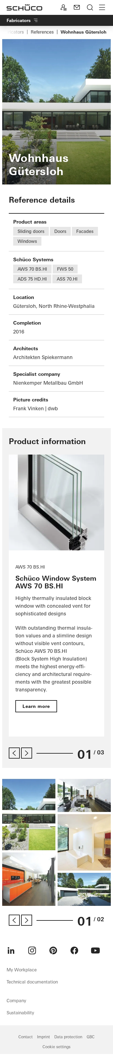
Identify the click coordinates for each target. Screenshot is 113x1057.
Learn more (36, 706)
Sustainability (20, 1012)
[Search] (90, 7)
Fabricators (12, 32)
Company (16, 1000)
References (42, 32)
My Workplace (22, 969)
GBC (91, 1036)
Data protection (68, 1036)
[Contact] (76, 7)
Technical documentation (32, 982)
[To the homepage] (24, 7)
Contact (25, 1036)
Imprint (43, 1036)
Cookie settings (56, 1046)
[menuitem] (11, 950)
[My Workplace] (63, 7)
